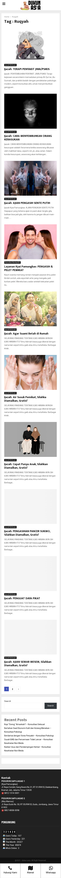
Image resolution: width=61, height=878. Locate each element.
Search (7, 701)
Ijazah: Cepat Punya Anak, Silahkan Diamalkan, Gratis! (26, 466)
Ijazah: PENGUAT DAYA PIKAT (22, 598)
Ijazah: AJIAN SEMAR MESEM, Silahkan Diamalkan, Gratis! (27, 663)
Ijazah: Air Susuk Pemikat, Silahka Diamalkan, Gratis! (25, 399)
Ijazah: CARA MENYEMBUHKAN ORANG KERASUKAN (28, 138)
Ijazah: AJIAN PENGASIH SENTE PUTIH (27, 203)
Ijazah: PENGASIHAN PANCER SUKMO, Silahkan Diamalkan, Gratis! (27, 533)
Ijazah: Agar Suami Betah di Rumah (26, 333)
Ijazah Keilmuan (10, 65)
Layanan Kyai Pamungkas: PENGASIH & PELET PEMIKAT (28, 268)
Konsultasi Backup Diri (12, 262)
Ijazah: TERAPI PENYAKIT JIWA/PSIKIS (27, 69)
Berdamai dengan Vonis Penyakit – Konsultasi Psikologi (29, 736)
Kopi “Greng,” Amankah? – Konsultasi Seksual (24, 724)
